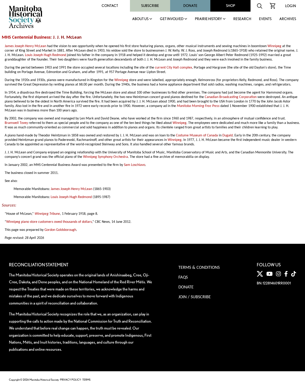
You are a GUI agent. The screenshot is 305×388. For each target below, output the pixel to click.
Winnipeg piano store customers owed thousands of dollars (49, 222)
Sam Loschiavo (134, 165)
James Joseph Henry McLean (25, 46)
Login (290, 6)
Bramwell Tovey (16, 123)
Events (265, 19)
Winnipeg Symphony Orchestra (105, 157)
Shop (230, 6)
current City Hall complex (173, 67)
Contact (110, 6)
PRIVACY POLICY (70, 379)
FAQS (183, 277)
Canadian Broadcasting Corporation (231, 97)
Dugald (227, 135)
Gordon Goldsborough (60, 230)
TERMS (86, 379)
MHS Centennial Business (26, 37)
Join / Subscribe (194, 297)
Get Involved (172, 19)
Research (242, 19)
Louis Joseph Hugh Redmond (45, 55)
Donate (190, 6)
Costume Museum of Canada (197, 135)
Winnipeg (274, 46)
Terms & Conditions (199, 267)
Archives (287, 19)
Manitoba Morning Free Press (198, 106)
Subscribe (150, 6)
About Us (140, 19)
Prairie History (208, 19)
